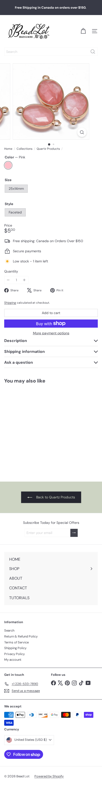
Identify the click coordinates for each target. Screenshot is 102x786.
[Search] (93, 51)
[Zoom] (82, 132)
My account (12, 660)
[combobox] (51, 51)
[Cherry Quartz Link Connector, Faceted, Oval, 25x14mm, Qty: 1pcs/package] (31, 429)
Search (9, 630)
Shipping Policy (15, 648)
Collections (24, 148)
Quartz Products (48, 148)
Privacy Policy (14, 654)
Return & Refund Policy (21, 636)
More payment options (51, 333)
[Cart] (83, 31)
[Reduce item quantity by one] (8, 280)
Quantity (11, 271)
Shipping (10, 303)
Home (8, 148)
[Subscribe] (74, 533)
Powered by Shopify (49, 776)
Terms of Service (16, 642)
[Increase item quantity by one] (24, 280)
